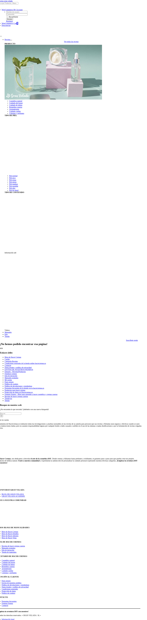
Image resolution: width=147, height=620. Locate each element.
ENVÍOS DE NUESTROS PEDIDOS (19, 370)
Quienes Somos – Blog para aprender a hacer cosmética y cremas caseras (31, 394)
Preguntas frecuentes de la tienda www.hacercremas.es (24, 388)
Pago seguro (9, 382)
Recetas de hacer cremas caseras (16, 396)
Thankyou (8, 398)
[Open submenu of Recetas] (11, 40)
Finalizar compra (11, 374)
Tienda (7, 401)
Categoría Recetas (11, 361)
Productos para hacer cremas (15, 390)
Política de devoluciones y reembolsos (18, 386)
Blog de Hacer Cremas (13, 357)
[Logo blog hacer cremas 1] (11, 34)
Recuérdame (13, 17)
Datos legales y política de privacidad (18, 367)
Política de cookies (11, 384)
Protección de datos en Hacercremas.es (19, 392)
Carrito (7, 359)
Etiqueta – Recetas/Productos (15, 372)
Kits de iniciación (11, 376)
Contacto (8, 365)
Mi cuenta (8, 380)
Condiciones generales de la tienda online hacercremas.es (25, 363)
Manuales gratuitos (11, 378)
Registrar (9, 21)
